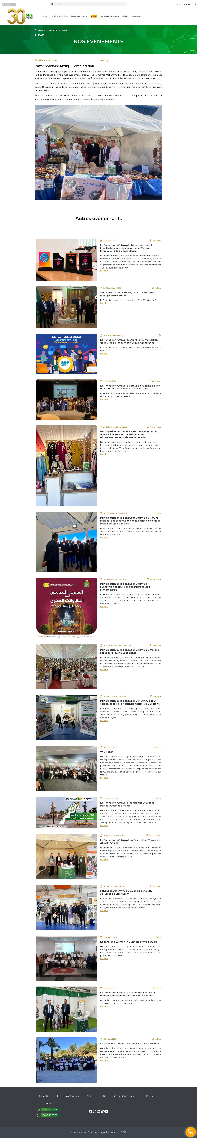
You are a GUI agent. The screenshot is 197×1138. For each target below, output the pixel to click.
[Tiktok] (102, 1111)
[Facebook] (91, 1111)
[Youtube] (106, 1111)
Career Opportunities (126, 1096)
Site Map (93, 1132)
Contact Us (191, 4)
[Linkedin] (98, 1111)
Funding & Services (68, 1096)
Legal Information (109, 1132)
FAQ (103, 1096)
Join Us (180, 4)
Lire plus (104, 271)
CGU (123, 1132)
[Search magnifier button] (52, 4)
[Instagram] (94, 1111)
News (90, 1096)
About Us (44, 1096)
